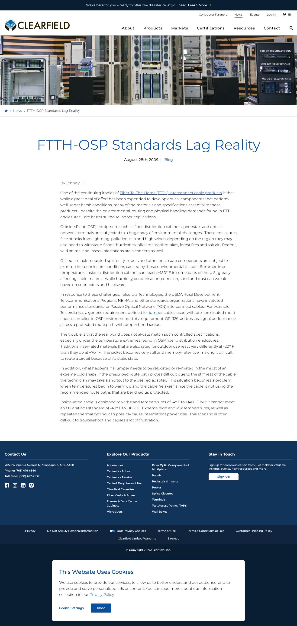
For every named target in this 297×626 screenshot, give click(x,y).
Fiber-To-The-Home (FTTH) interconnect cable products (171, 193)
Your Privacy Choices (131, 531)
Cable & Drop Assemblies (124, 483)
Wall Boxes (159, 511)
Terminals (158, 499)
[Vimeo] (31, 485)
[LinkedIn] (23, 485)
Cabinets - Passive (119, 477)
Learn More (146, 5)
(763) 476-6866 (26, 470)
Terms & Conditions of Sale (205, 531)
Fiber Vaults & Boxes (121, 495)
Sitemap (173, 538)
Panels (156, 475)
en (290, 14)
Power (156, 487)
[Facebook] (6, 485)
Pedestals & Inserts (165, 481)
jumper (156, 312)
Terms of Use (167, 531)
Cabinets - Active (118, 471)
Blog (168, 159)
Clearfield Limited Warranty (137, 538)
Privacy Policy (102, 594)
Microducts (115, 511)
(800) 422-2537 (29, 476)
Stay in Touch (222, 454)
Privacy (30, 531)
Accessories (115, 465)
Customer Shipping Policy (254, 531)
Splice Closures (162, 493)
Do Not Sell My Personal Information (72, 531)
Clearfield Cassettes (120, 489)
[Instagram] (14, 485)
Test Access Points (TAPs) (169, 505)
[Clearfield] (6, 110)
